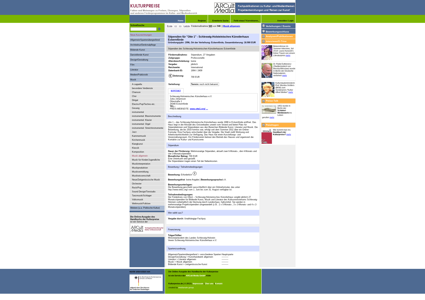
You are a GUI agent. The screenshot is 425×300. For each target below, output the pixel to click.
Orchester (136, 183)
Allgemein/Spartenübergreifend (145, 40)
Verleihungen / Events (278, 26)
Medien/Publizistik (139, 74)
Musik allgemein (231, 26)
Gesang (135, 108)
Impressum (198, 283)
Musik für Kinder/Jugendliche (146, 160)
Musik (133, 79)
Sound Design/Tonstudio (143, 191)
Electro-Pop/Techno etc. (143, 104)
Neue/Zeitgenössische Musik (146, 179)
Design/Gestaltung (139, 59)
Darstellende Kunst (139, 55)
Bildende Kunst (137, 50)
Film (132, 64)
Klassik (135, 148)
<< (175, 26)
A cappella (137, 84)
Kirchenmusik (138, 140)
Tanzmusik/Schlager (142, 195)
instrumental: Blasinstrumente (146, 116)
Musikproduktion (140, 167)
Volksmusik (137, 199)
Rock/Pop (136, 187)
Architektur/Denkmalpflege (143, 45)
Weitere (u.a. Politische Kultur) (145, 208)
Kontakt (218, 283)
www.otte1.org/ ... (199, 109)
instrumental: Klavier (142, 120)
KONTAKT (176, 91)
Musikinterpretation (141, 164)
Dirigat (135, 100)
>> (180, 26)
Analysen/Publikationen (279, 36)
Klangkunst (137, 144)
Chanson (136, 92)
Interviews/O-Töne (276, 41)
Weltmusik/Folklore (141, 203)
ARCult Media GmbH (195, 275)
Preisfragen (272, 125)
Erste (169, 26)
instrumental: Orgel (141, 124)
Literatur (134, 69)
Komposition (138, 152)
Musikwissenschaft (141, 175)
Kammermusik (139, 136)
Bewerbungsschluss (277, 31)
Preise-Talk (272, 100)
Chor (134, 96)
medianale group (186, 287)
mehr (288, 55)
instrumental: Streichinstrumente (147, 128)
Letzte (187, 26)
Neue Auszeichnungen (141, 35)
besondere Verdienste (142, 88)
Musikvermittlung (140, 171)
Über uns (209, 283)
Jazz (134, 132)
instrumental (138, 112)
